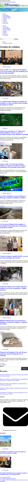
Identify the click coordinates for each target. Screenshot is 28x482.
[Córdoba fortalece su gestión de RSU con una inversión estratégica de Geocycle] (11, 250)
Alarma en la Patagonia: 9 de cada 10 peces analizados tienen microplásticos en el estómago (13, 353)
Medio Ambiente (7, 18)
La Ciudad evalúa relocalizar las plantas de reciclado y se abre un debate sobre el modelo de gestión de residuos (13, 103)
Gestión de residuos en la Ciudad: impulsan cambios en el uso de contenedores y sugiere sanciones (13, 288)
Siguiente (4, 365)
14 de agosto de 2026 (5, 477)
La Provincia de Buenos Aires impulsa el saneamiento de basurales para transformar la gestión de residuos (13, 225)
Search (16, 39)
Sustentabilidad (6, 16)
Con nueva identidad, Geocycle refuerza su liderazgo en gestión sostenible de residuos (13, 197)
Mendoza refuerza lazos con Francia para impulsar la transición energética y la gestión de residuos (13, 322)
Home (4, 13)
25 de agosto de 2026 (5, 456)
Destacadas (5, 15)
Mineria (5, 20)
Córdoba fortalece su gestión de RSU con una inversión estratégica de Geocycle (14, 257)
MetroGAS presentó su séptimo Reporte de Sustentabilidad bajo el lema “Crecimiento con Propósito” (14, 379)
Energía (5, 19)
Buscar (2, 366)
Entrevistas (5, 23)
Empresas (5, 22)
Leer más (2, 81)
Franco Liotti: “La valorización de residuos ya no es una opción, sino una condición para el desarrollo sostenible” (14, 71)
